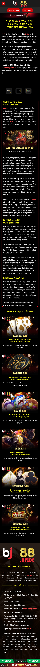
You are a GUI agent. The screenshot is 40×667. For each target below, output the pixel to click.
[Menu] (3, 3)
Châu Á (27, 34)
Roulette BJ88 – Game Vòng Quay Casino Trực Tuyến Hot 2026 (20, 378)
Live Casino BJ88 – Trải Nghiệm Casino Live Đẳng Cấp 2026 (20, 491)
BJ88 (4, 34)
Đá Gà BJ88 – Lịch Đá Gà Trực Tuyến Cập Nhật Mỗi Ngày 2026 (20, 453)
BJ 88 (29, 575)
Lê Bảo (30, 629)
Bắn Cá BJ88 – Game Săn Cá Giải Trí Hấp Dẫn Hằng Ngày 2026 (20, 416)
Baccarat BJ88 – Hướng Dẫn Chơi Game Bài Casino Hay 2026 (20, 528)
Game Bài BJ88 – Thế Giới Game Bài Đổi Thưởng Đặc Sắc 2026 (20, 340)
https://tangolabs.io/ (9, 68)
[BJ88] (20, 3)
